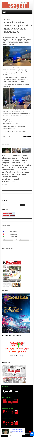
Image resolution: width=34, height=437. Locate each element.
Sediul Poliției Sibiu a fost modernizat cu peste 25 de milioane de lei (26, 165)
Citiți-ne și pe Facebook (8, 192)
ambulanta (8, 131)
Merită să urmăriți (7, 248)
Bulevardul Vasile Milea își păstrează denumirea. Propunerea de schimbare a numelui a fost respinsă (16, 167)
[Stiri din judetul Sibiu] (15, 4)
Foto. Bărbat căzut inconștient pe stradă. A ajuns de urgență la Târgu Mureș (18, 27)
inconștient (18, 131)
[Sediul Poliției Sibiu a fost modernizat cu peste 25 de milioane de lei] (26, 151)
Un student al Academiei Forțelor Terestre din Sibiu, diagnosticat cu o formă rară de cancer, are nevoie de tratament (6, 168)
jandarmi (24, 131)
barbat (13, 131)
